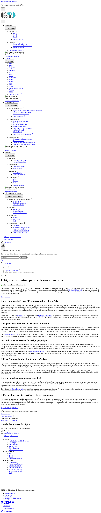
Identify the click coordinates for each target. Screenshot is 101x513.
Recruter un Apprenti (15, 471)
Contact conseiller (6, 416)
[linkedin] (7, 503)
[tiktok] (10, 503)
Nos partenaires (17, 209)
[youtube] (13, 503)
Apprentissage (17, 173)
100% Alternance (18, 168)
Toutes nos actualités (11, 270)
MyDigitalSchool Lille (75, 290)
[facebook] (2, 503)
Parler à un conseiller (19, 229)
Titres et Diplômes (18, 205)
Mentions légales (10, 493)
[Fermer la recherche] (3, 248)
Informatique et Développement (22, 46)
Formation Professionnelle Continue (24, 142)
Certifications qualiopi (19, 203)
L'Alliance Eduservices (16, 450)
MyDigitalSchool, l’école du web (19, 441)
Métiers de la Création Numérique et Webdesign (28, 110)
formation (20, 316)
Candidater (16, 225)
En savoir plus (5, 297)
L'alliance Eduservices (20, 213)
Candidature (7, 242)
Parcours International (19, 162)
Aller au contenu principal (9, 1)
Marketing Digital (18, 47)
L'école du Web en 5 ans (20, 201)
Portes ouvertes (8, 239)
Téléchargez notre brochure (12, 237)
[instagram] (5, 503)
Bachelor (15, 181)
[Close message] (3, 9)
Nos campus (12, 443)
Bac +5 (15, 37)
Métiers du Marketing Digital (22, 112)
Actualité (15, 217)
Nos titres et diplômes (15, 467)
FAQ (14, 221)
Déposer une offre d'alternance (22, 139)
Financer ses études (19, 166)
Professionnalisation (19, 174)
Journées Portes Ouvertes (11, 433)
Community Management (21, 121)
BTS (14, 179)
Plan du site (8, 495)
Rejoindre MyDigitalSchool (9, 408)
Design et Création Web (20, 44)
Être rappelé (7, 263)
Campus (7, 58)
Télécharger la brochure (20, 232)
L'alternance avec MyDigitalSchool (24, 144)
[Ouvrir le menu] (3, 21)
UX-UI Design (17, 132)
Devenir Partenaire (18, 141)
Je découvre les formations (9, 420)
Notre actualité (13, 444)
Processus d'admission (19, 160)
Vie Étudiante (13, 462)
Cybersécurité (17, 123)
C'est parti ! (23, 257)
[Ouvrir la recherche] (3, 245)
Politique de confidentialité (13, 499)
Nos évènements (14, 448)
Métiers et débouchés (15, 469)
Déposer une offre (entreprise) (22, 227)
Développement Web (19, 126)
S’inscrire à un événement (21, 231)
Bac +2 (15, 33)
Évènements (16, 219)
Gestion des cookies (11, 497)
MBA (14, 182)
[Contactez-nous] (2, 260)
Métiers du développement (21, 114)
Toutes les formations (15, 458)
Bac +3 (15, 35)
